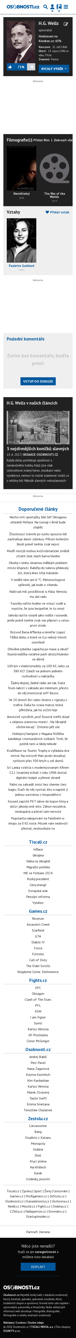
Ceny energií (38, 885)
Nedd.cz (13, 1206)
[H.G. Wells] (21, 41)
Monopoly (38, 1143)
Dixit (38, 1155)
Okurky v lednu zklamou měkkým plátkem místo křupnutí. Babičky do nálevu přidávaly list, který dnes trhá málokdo (38, 568)
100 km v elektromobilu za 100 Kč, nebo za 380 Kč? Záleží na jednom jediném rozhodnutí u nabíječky (38, 671)
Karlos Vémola (38, 1029)
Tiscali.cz (38, 842)
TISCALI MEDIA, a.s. (42, 1327)
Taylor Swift (38, 1098)
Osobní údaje (36, 1322)
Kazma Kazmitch (38, 1074)
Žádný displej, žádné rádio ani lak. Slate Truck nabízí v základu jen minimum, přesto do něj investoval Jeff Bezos (38, 688)
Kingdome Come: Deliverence (38, 972)
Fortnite (38, 954)
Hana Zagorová (38, 1068)
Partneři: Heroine (38, 1232)
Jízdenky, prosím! (38, 1179)
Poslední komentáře (26, 339)
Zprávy (26, 1191)
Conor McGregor (38, 1041)
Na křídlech (38, 1167)
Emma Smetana (38, 1104)
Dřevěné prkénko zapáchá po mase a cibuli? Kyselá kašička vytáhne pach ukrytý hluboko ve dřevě (38, 654)
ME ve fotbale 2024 (38, 873)
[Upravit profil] (66, 24)
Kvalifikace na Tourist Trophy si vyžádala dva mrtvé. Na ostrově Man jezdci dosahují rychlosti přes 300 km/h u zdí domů (38, 755)
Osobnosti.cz (38, 1049)
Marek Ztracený (38, 1092)
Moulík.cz (28, 1206)
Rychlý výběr (52, 69)
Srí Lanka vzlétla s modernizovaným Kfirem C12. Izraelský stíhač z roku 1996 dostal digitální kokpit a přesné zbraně (38, 772)
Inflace (38, 849)
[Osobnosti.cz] (23, 7)
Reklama (8, 1322)
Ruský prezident (38, 879)
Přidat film (41, 140)
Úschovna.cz (60, 1201)
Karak (38, 1173)
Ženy (47, 1191)
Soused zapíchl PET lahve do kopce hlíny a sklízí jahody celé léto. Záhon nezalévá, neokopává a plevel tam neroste (38, 806)
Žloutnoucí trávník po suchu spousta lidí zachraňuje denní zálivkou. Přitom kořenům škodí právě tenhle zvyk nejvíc (38, 539)
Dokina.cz (59, 1206)
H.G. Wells (49, 23)
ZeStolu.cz (57, 1196)
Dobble (38, 1149)
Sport (38, 1191)
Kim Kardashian (38, 1080)
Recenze (38, 918)
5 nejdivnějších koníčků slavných (38, 448)
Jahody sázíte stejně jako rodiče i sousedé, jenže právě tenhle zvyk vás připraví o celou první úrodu (38, 620)
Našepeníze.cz (35, 1211)
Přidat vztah (59, 212)
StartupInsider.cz (38, 1216)
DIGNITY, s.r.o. (11, 1331)
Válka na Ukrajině (38, 861)
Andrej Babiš (38, 1057)
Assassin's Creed (38, 924)
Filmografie (17, 140)
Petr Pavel (38, 1063)
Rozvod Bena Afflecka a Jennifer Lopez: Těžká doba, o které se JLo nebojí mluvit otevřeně (38, 637)
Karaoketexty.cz (37, 1201)
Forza (38, 948)
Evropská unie (38, 891)
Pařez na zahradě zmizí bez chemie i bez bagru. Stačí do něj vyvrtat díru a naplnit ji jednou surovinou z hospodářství (38, 789)
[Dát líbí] (12, 66)
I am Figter (38, 1017)
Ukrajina (38, 855)
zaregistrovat (45, 1252)
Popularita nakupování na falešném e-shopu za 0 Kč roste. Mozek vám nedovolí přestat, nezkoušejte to (38, 823)
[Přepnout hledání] (45, 7)
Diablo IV (38, 942)
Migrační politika (38, 867)
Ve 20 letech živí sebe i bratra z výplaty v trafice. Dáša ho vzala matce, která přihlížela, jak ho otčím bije (38, 705)
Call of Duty (38, 960)
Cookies (21, 1322)
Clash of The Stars (38, 999)
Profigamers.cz (36, 1196)
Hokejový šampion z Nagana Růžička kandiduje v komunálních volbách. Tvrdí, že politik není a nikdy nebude (38, 738)
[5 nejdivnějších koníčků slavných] (38, 427)
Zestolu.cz (38, 1118)
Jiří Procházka (38, 1035)
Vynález (38, 902)
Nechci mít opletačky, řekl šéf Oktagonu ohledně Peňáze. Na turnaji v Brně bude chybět (38, 522)
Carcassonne (38, 1126)
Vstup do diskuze (38, 381)
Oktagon (38, 993)
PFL (38, 1005)
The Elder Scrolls (38, 966)
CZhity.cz (16, 1211)
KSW (38, 1011)
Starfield (38, 930)
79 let (48, 55)
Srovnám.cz (56, 1211)
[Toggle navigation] (65, 7)
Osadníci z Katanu (38, 1137)
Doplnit (38, 1267)
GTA (38, 936)
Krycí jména (38, 1161)
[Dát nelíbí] (29, 66)
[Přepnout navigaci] (52, 7)
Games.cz (38, 911)
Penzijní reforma (38, 897)
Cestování (60, 1191)
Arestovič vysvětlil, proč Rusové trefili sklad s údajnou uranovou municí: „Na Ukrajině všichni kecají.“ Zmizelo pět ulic (38, 722)
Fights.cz (38, 980)
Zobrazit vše (63, 140)
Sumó (38, 1023)
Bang (38, 1131)
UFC (38, 987)
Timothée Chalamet (38, 1110)
